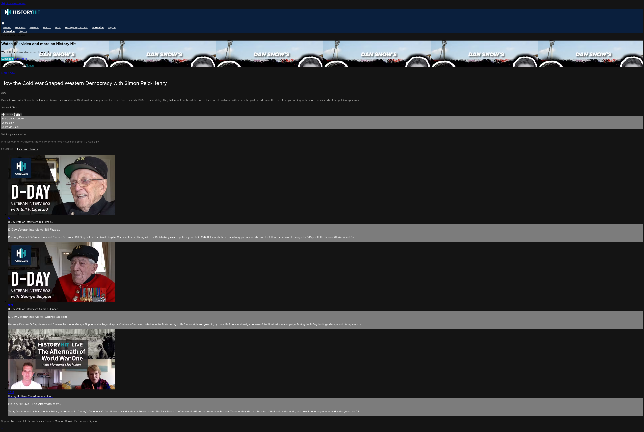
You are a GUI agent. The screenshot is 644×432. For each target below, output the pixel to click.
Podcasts (20, 27)
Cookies (50, 421)
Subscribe (7, 59)
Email (19, 114)
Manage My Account (76, 27)
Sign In (23, 31)
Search (47, 27)
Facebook (7, 114)
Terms (32, 421)
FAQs (58, 27)
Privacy (40, 421)
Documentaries (27, 149)
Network (16, 421)
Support (6, 421)
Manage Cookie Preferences (72, 421)
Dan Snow (8, 73)
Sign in (112, 27)
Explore (34, 27)
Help (25, 421)
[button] (3, 23)
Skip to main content (13, 3)
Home (7, 27)
